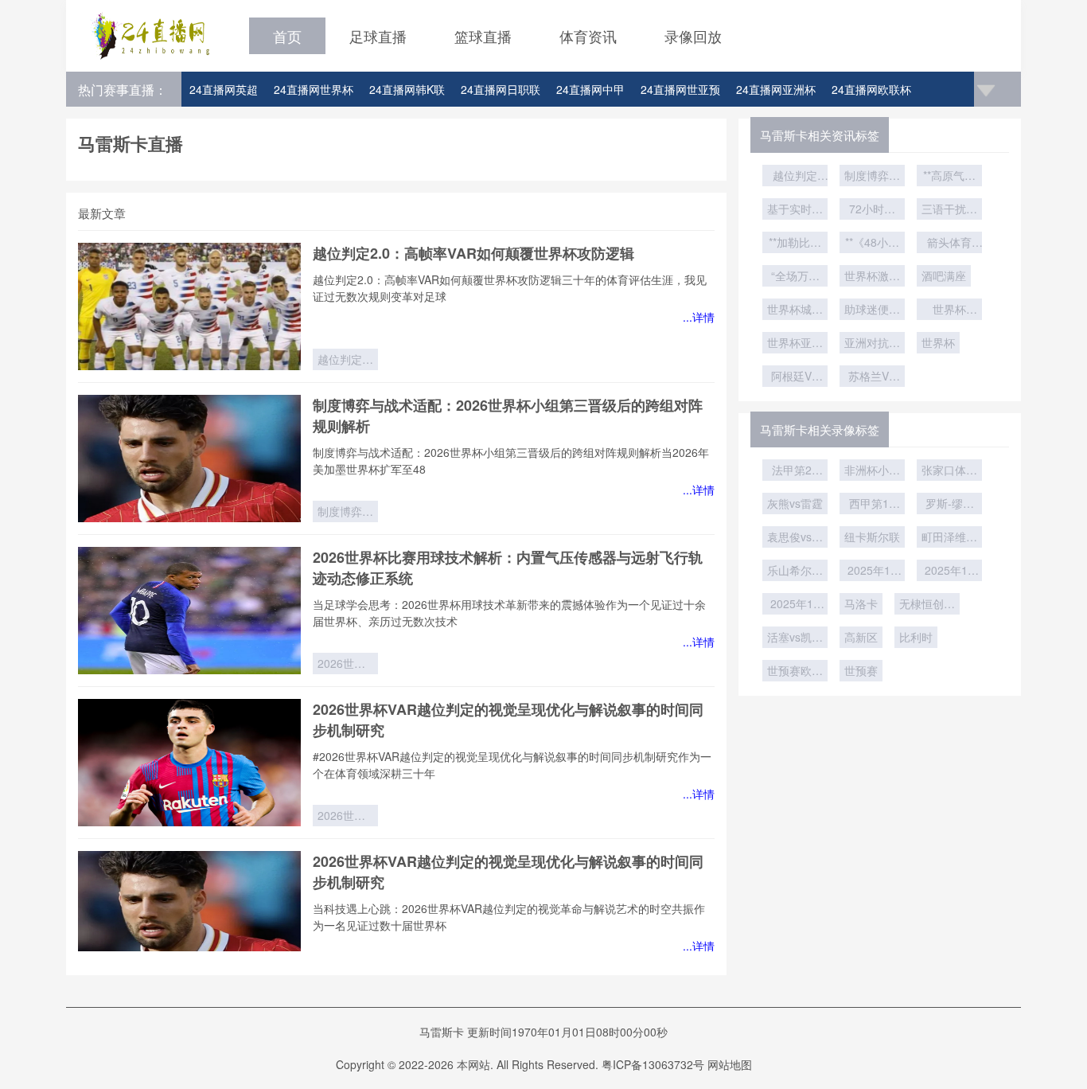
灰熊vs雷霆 (795, 503)
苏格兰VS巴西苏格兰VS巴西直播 (872, 377)
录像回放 (693, 35)
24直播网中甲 (590, 89)
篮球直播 (483, 35)
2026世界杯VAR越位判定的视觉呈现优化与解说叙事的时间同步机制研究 (345, 816)
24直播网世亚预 (680, 89)
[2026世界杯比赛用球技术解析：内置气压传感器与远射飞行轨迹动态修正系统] (189, 610)
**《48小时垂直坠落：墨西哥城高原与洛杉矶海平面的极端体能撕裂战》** (872, 243)
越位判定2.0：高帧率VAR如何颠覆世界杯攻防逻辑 (473, 253)
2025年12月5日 (872, 571)
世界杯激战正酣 (872, 277)
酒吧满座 (943, 275)
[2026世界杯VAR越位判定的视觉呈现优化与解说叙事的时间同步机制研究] (189, 762)
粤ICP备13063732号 (653, 1064)
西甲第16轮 (872, 504)
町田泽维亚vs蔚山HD (949, 538)
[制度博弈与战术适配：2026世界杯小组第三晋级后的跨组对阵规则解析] (189, 458)
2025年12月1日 (795, 605)
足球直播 (378, 35)
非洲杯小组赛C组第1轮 (872, 471)
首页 (287, 35)
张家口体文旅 (949, 471)
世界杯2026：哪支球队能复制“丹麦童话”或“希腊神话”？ (949, 310)
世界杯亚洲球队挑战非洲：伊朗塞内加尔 (795, 343)
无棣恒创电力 (927, 605)
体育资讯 (588, 35)
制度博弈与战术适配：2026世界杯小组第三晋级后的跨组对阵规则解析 (345, 512)
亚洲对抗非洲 (872, 343)
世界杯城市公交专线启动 (795, 310)
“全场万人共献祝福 (795, 277)
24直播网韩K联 (407, 89)
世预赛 (861, 670)
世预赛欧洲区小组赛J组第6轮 (795, 671)
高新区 (861, 637)
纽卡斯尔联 (872, 536)
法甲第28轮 (795, 471)
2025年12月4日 (949, 571)
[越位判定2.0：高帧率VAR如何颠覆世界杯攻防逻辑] (189, 306)
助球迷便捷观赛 (872, 310)
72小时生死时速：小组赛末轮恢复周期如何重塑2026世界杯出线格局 (872, 210)
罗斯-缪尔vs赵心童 (949, 504)
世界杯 (938, 342)
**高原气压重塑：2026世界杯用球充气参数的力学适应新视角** (949, 176)
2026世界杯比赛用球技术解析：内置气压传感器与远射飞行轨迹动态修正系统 (345, 664)
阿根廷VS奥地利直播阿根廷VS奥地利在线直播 (795, 377)
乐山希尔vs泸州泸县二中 (795, 571)
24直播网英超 (223, 89)
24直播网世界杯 (313, 89)
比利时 (916, 637)
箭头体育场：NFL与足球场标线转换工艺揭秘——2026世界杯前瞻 (949, 243)
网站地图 (729, 1064)
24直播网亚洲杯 (776, 89)
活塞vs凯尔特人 (795, 638)
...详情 (699, 317)
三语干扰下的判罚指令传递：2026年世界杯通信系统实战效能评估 (949, 210)
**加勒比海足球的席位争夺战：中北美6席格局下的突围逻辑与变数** (795, 243)
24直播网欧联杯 (871, 89)
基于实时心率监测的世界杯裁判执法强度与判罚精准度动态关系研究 (795, 210)
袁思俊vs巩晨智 (795, 538)
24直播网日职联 (500, 89)
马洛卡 (861, 603)
